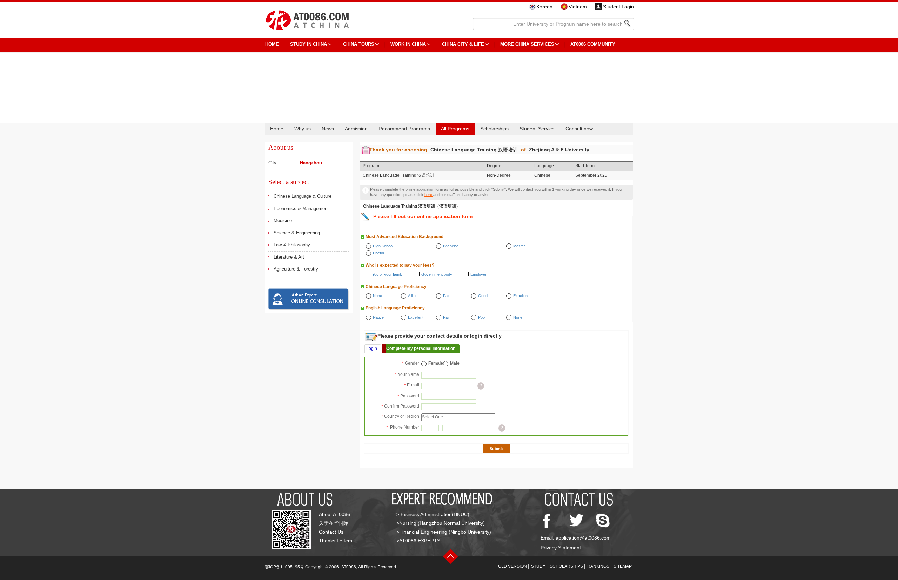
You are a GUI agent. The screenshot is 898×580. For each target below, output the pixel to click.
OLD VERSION (512, 566)
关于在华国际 (333, 523)
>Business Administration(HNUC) (432, 514)
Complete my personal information (420, 348)
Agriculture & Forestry (296, 269)
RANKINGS (598, 566)
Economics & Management (301, 208)
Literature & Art (289, 257)
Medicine (283, 220)
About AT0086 (334, 514)
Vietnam (578, 6)
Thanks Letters (335, 540)
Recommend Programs (404, 128)
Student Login (618, 6)
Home (276, 128)
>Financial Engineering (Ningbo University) (443, 532)
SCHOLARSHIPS (566, 566)
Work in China (408, 44)
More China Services (527, 44)
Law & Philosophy (292, 244)
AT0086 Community (592, 44)
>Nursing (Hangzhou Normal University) (440, 523)
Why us (302, 128)
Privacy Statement (561, 547)
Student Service (537, 128)
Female (435, 363)
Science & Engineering (297, 232)
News (328, 128)
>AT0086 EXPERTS (418, 540)
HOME (272, 44)
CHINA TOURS (358, 44)
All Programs (455, 128)
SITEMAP (623, 566)
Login (371, 348)
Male (455, 363)
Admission (356, 128)
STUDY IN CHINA (308, 44)
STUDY (538, 566)
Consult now (579, 128)
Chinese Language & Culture (302, 196)
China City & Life (463, 44)
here (428, 195)
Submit (496, 449)
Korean (544, 6)
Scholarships (494, 128)
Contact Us (331, 532)
